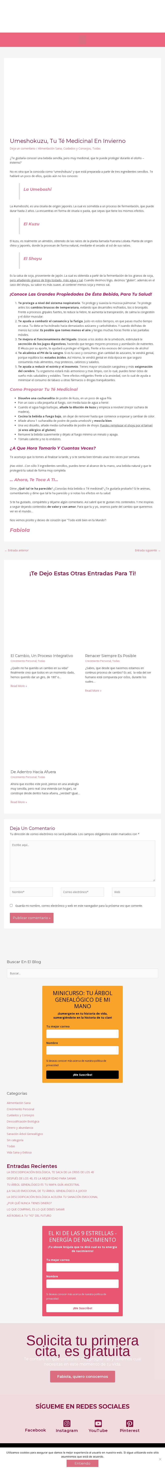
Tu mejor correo (58, 1026)
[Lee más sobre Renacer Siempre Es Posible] (120, 616)
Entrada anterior (16, 550)
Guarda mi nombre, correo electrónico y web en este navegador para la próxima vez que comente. (79, 906)
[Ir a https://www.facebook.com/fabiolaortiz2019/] (35, 1426)
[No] (160, 1459)
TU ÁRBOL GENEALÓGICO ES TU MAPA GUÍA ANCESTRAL (43, 1184)
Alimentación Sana (50, 148)
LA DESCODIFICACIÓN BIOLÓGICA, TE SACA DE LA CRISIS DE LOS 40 (50, 1172)
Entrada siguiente (148, 550)
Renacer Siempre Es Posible (110, 655)
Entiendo (82, 1463)
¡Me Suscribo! (82, 1075)
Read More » (19, 686)
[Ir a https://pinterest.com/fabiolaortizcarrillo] (129, 1426)
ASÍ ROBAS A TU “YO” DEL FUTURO (29, 1215)
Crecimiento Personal (24, 661)
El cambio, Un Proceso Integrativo (42, 655)
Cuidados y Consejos (77, 148)
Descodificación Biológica (23, 1121)
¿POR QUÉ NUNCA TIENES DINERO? (29, 1203)
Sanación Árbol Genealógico (25, 1134)
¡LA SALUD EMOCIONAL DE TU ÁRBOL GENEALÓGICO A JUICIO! (47, 1191)
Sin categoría (15, 1140)
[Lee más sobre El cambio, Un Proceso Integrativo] (45, 616)
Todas (96, 148)
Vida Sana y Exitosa (19, 1152)
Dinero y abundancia (20, 1128)
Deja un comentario (22, 148)
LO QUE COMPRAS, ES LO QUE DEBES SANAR (36, 1209)
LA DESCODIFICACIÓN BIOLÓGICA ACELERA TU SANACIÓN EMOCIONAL (52, 1197)
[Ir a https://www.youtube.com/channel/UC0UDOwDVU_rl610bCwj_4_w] (98, 1426)
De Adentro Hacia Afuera (33, 772)
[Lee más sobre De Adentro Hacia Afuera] (45, 732)
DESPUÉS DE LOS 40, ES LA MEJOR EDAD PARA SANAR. (41, 1178)
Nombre (52, 1043)
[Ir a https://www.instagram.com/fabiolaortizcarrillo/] (66, 1426)
